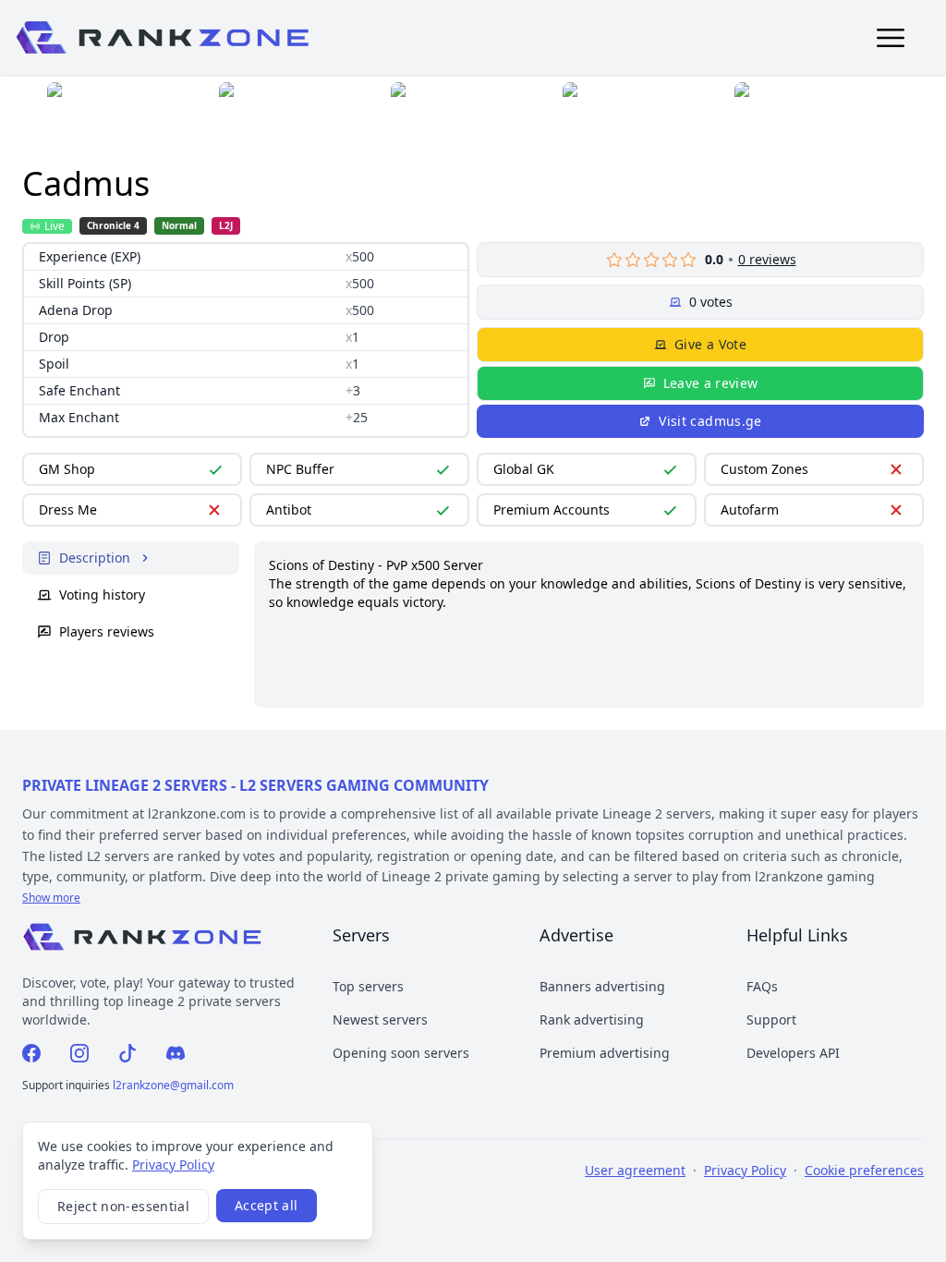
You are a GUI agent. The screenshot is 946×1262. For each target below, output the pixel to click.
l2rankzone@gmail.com (173, 1085)
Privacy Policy (173, 1164)
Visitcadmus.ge (710, 421)
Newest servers (380, 1019)
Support (771, 1019)
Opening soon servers (401, 1053)
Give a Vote (710, 344)
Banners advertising (602, 986)
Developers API (793, 1053)
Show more (51, 897)
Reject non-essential (123, 1206)
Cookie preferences (864, 1170)
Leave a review (710, 383)
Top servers (368, 986)
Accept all (266, 1205)
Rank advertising (592, 1019)
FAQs (762, 986)
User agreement (635, 1170)
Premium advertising (605, 1053)
